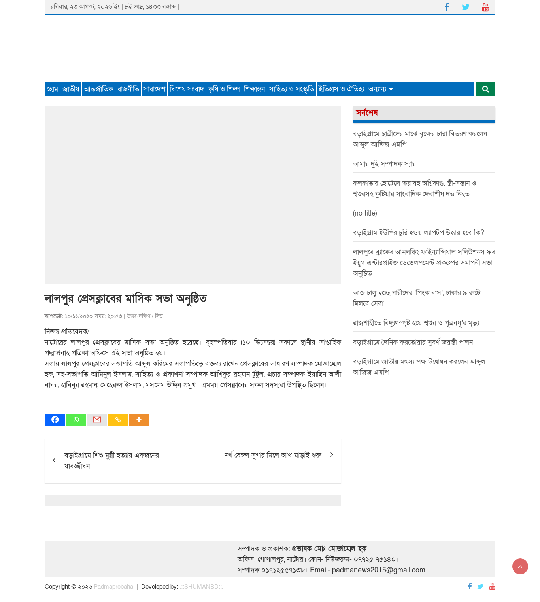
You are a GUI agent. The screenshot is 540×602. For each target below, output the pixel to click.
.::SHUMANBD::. (201, 587)
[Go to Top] (520, 566)
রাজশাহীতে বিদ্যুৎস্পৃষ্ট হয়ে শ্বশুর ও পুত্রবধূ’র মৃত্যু (416, 323)
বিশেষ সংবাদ (187, 89)
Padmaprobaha (113, 587)
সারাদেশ (154, 89)
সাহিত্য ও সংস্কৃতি (291, 89)
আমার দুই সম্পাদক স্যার (384, 163)
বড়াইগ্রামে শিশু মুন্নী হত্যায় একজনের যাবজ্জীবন (111, 461)
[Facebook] (55, 420)
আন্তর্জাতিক (98, 89)
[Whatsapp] (76, 420)
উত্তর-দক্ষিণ (138, 316)
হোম (52, 89)
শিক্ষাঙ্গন (254, 89)
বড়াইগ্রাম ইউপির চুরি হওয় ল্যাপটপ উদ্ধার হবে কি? (418, 232)
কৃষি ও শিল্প (224, 89)
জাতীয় (70, 89)
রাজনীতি (128, 89)
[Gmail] (97, 420)
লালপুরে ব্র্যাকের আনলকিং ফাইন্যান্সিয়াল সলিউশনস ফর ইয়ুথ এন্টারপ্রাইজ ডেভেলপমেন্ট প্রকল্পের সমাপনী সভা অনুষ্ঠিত (424, 263)
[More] (139, 420)
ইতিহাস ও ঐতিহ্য (341, 89)
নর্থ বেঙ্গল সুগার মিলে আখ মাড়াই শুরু (273, 455)
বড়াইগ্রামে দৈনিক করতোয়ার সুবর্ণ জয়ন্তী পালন (413, 342)
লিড (159, 316)
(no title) (365, 213)
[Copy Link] (118, 420)
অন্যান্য (377, 89)
